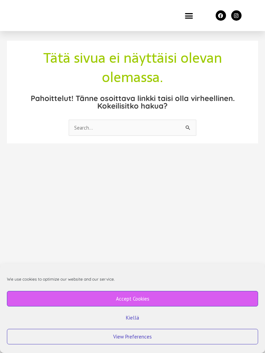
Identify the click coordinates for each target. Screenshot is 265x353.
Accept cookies (132, 298)
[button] (189, 15)
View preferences (132, 336)
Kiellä (132, 317)
